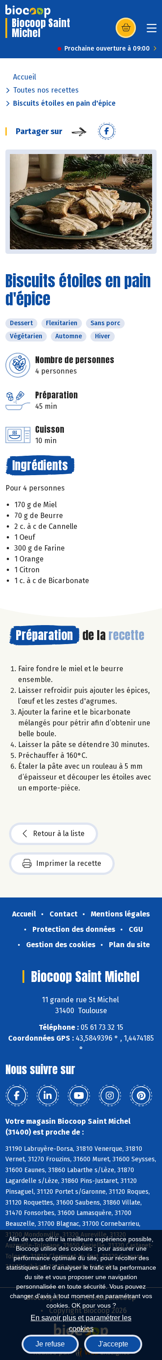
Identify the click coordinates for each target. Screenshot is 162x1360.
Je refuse (50, 1344)
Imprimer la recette (68, 863)
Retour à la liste (59, 833)
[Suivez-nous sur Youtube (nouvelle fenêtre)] (79, 1095)
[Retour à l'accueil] (27, 11)
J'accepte (113, 1344)
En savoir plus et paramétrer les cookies (81, 1322)
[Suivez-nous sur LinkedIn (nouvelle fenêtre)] (47, 1095)
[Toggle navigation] (152, 31)
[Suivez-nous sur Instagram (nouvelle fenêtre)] (110, 1095)
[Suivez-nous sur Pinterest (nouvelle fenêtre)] (141, 1095)
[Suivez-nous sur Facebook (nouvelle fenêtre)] (16, 1095)
